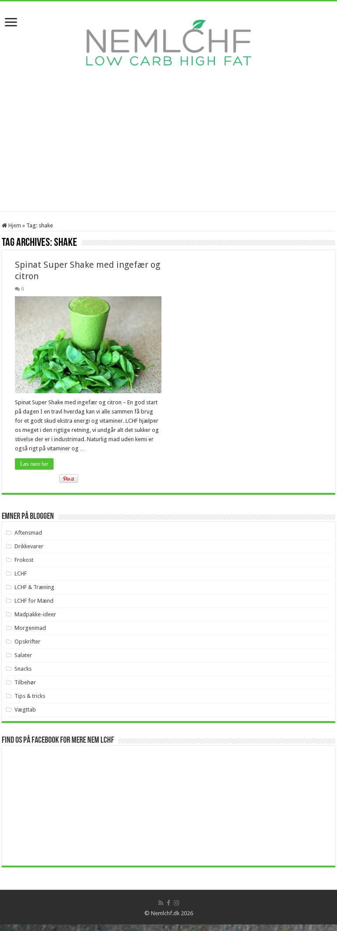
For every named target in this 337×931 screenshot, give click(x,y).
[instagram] (176, 903)
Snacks (23, 668)
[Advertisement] (168, 149)
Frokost (23, 560)
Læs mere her (34, 464)
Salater (23, 655)
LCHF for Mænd (34, 600)
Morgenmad (30, 628)
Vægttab (25, 709)
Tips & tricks (29, 696)
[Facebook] (168, 903)
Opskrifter (27, 641)
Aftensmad (28, 532)
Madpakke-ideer (35, 614)
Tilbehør (25, 682)
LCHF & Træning (34, 587)
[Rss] (161, 903)
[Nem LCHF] (168, 42)
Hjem (14, 225)
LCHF (20, 573)
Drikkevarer (28, 546)
